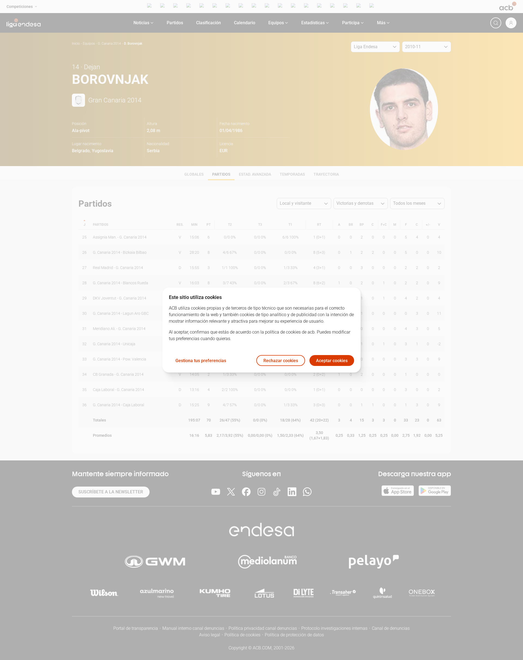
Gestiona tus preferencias (200, 360)
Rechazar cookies (280, 360)
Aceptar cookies (332, 360)
